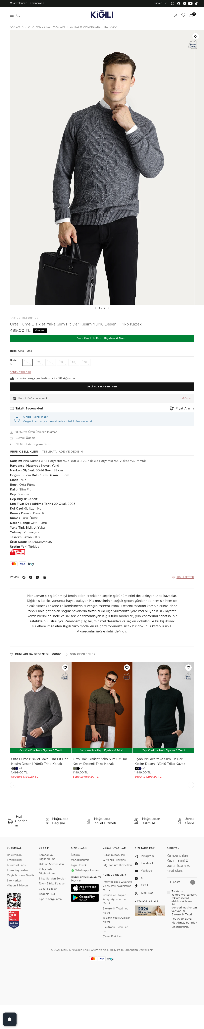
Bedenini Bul (47, 894)
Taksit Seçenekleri (29, 408)
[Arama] (18, 15)
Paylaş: (14, 577)
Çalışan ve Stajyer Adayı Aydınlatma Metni (114, 899)
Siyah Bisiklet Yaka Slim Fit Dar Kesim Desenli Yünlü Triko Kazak (159, 761)
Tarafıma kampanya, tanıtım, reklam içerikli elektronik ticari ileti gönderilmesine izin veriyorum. (184, 901)
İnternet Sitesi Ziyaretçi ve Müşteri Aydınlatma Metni (117, 886)
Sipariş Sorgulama (50, 899)
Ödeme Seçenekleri (51, 864)
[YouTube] (190, 3)
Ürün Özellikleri (24, 452)
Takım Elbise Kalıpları (52, 883)
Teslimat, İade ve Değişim (62, 452)
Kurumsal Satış (16, 865)
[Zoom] (102, 167)
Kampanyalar (37, 3)
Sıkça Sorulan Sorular (52, 878)
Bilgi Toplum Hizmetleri (117, 865)
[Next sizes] (114, 748)
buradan (191, 923)
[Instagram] (173, 3)
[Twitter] (184, 3)
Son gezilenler (82, 654)
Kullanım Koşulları (114, 855)
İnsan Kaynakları (17, 870)
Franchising (14, 860)
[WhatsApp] (38, 577)
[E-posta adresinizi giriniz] (192, 882)
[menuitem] (18, 3)
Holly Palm (117, 950)
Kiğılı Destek (185, 577)
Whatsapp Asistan (87, 870)
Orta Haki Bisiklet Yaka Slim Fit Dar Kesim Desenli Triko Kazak (100, 761)
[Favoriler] (183, 15)
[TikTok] (196, 3)
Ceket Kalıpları (48, 889)
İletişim (75, 855)
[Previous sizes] (91, 748)
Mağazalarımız (18, 3)
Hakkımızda (14, 855)
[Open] (10, 1019)
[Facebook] (178, 3)
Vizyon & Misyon (17, 885)
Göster (187, 398)
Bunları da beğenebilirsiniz (38, 654)
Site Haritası (14, 880)
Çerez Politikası (112, 936)
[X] (31, 577)
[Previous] (13, 785)
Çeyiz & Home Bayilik (20, 875)
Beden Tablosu (20, 372)
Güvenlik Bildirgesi (114, 860)
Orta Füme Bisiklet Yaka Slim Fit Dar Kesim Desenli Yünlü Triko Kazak (39, 761)
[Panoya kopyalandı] (45, 577)
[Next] (109, 308)
